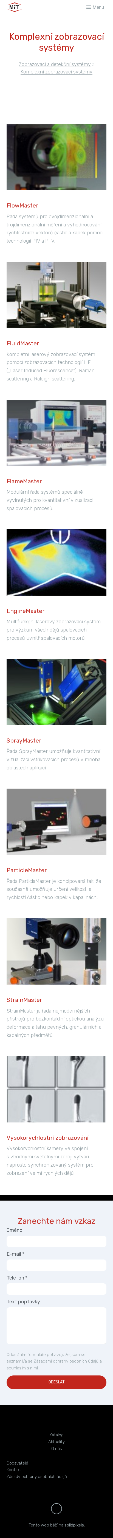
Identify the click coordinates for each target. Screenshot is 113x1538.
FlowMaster (22, 205)
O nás (56, 1448)
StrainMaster (24, 999)
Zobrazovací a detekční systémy (55, 64)
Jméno (14, 1230)
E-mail (15, 1254)
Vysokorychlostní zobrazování (48, 1137)
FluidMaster (23, 343)
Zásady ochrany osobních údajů (37, 1476)
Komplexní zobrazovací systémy (56, 72)
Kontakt (14, 1469)
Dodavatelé (17, 1463)
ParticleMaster (27, 870)
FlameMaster (24, 481)
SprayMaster (24, 740)
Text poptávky (23, 1302)
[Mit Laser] (29, 7)
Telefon (17, 1278)
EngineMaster (26, 610)
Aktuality (56, 1441)
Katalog (57, 1434)
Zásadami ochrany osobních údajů (66, 1361)
